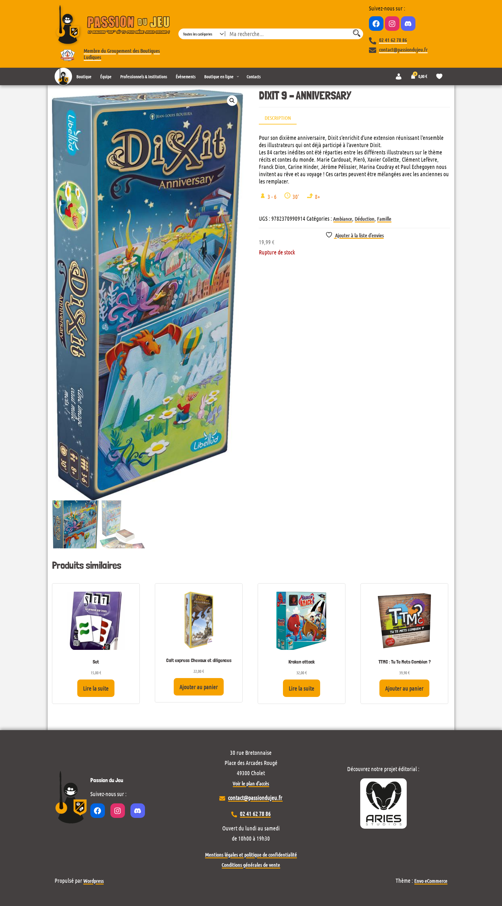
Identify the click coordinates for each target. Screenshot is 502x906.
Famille (384, 218)
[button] (232, 100)
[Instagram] (392, 23)
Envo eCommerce (430, 881)
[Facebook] (376, 23)
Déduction (364, 218)
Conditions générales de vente (251, 865)
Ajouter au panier (199, 686)
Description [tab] (278, 118)
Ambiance (342, 218)
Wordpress (93, 881)
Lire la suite (96, 688)
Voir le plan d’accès (251, 783)
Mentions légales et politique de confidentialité (251, 854)
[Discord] (408, 23)
